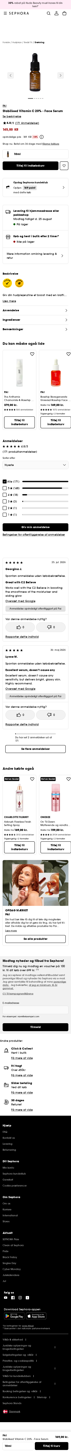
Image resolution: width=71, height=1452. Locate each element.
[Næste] (60, 75)
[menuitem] (56, 13)
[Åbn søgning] (48, 13)
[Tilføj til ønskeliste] (32, 354)
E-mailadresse (11, 1002)
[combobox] (35, 465)
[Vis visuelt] (35, 72)
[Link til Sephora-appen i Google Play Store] (14, 1316)
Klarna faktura (50, 143)
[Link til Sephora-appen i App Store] (36, 1316)
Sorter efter (9, 457)
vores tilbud (28, 1326)
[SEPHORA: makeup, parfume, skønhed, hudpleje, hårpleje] (19, 13)
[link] (35, 527)
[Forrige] (10, 75)
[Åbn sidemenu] (5, 13)
